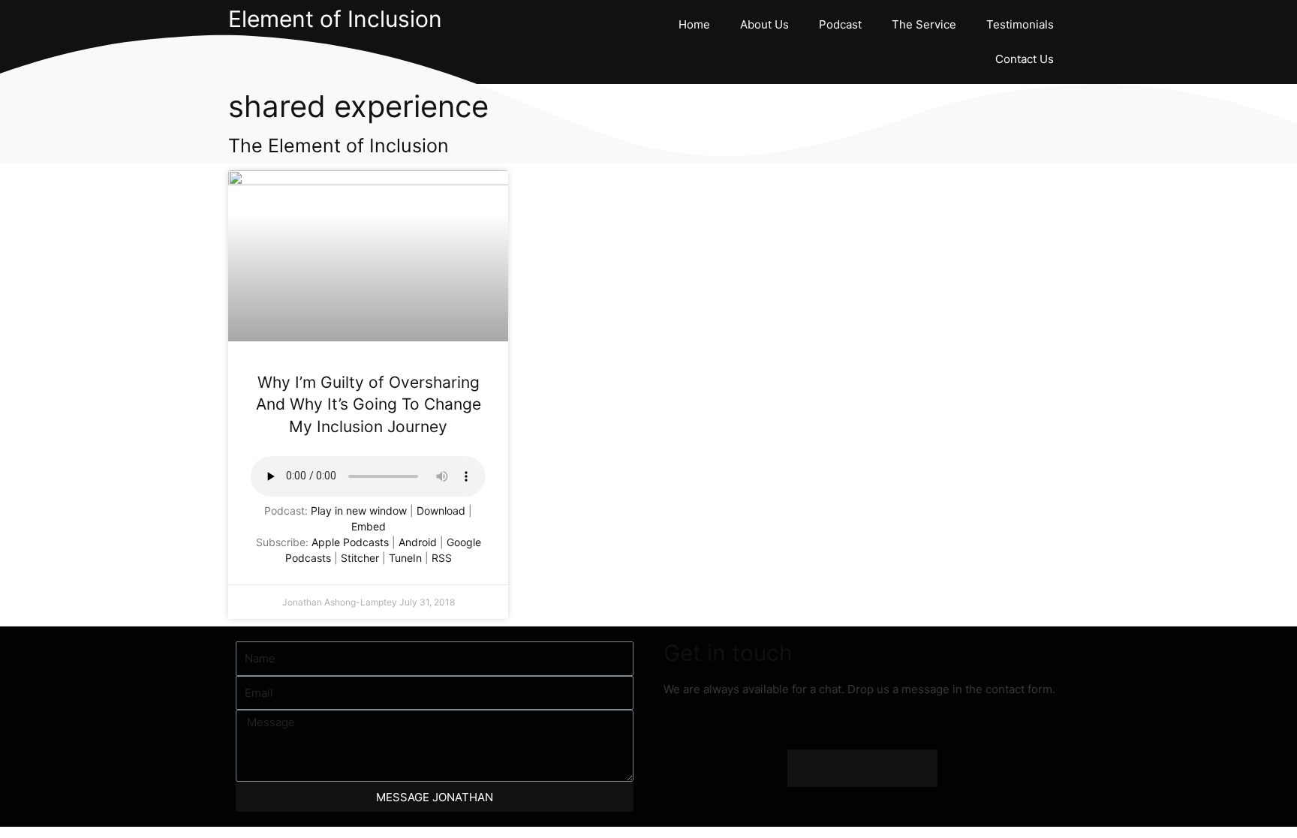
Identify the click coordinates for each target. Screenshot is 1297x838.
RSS (442, 557)
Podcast (840, 24)
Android (418, 542)
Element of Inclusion (335, 18)
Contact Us (1024, 59)
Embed (368, 526)
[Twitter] (843, 768)
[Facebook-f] (806, 768)
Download (441, 510)
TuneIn (405, 557)
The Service (924, 24)
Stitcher (360, 557)
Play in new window (359, 510)
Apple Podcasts (350, 542)
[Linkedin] (918, 768)
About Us (764, 24)
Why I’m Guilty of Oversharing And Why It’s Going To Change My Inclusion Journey (368, 404)
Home (694, 24)
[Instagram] (881, 768)
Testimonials (1020, 24)
